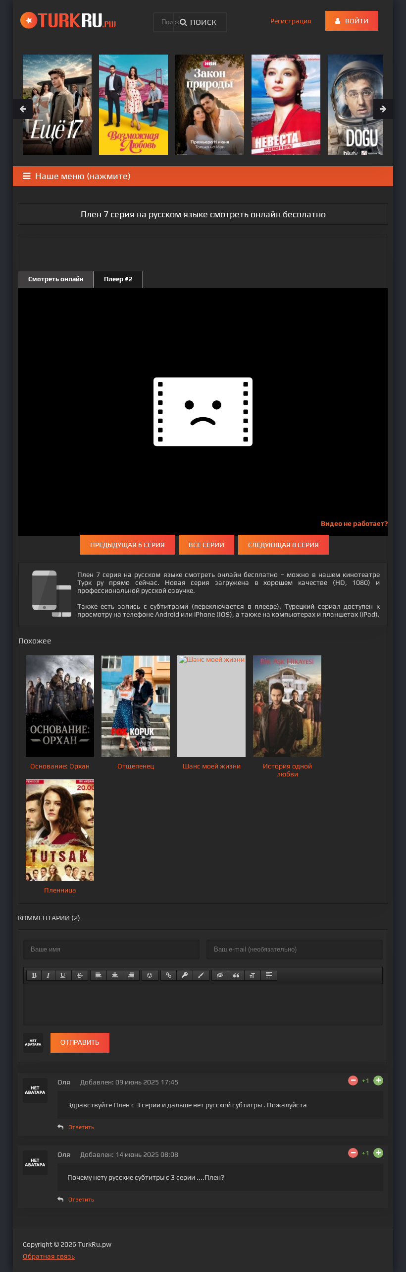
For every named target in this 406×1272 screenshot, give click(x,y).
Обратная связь (49, 1256)
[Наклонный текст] (48, 975)
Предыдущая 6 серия (127, 545)
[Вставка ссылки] (168, 975)
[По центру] (114, 975)
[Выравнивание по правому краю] (131, 975)
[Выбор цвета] (201, 975)
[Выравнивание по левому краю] (98, 975)
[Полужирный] (34, 975)
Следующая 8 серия (283, 545)
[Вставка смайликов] (150, 975)
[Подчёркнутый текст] (63, 975)
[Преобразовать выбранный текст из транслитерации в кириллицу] (252, 975)
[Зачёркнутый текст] (79, 975)
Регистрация (290, 21)
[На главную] (69, 20)
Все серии (206, 545)
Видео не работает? (354, 523)
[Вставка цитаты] (236, 975)
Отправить (80, 1042)
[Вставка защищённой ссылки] (184, 975)
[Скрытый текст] (219, 975)
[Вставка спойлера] (268, 975)
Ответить (81, 1127)
